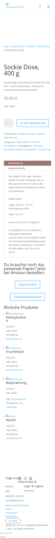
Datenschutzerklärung (17, 505)
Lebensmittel (17, 46)
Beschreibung (16, 163)
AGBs (8, 509)
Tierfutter (31, 46)
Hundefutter (44, 46)
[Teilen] (7, 533)
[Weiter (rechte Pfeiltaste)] (4, 536)
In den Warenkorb (33, 123)
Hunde (19, 149)
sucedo (20, 525)
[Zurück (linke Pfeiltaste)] (1, 536)
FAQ (8, 491)
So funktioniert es (15, 500)
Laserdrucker (27, 284)
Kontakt (9, 486)
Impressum (11, 512)
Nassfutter (9, 149)
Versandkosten (18, 399)
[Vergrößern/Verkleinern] (1, 533)
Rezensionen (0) (17, 168)
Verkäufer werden (15, 495)
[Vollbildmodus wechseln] (4, 533)
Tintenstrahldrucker (28, 297)
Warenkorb (11, 516)
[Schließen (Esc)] (10, 533)
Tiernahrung (43, 149)
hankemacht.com (14, 338)
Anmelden (29, 490)
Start (6, 46)
